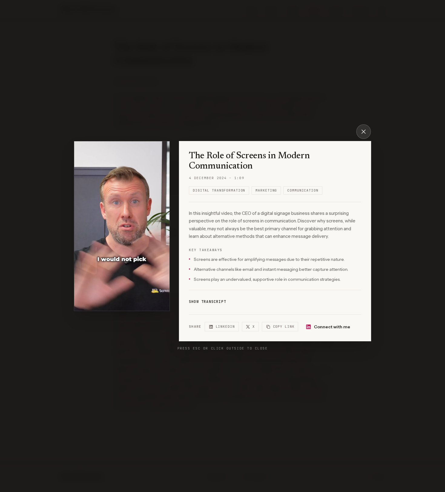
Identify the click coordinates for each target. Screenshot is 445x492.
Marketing (266, 190)
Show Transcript (207, 301)
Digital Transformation (219, 190)
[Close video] (363, 131)
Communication (302, 190)
